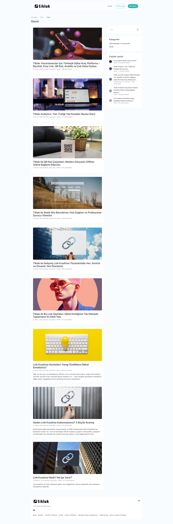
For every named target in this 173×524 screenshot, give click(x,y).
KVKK (61, 515)
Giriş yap (121, 6)
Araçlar (109, 6)
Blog (42, 17)
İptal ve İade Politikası (118, 515)
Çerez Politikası (70, 515)
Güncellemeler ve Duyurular (119, 43)
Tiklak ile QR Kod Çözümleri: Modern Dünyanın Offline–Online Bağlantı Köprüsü (126, 90)
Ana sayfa (34, 17)
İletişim (40, 515)
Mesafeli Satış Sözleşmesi (88, 515)
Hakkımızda (103, 515)
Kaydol (133, 6)
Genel (58, 69)
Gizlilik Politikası (51, 515)
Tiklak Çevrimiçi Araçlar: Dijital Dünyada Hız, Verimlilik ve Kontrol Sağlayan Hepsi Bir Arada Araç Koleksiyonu (127, 77)
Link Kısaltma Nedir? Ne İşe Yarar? (125, 60)
